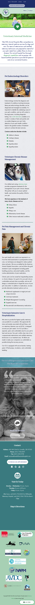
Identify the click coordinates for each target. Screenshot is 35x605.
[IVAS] (27, 578)
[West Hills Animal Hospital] (5, 12)
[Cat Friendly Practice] (25, 535)
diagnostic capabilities (11, 55)
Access (27, 602)
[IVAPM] (17, 570)
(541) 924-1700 (22, 496)
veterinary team (22, 184)
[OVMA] (13, 553)
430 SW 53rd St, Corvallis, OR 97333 (20, 449)
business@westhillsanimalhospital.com (19, 456)
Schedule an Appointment (17, 462)
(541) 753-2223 (18, 494)
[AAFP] (11, 544)
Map (24, 2)
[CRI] (17, 561)
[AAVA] (24, 544)
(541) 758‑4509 (12, 2)
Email (20, 2)
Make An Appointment (17, 5)
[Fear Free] (27, 587)
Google (17, 436)
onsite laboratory (17, 116)
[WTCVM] (26, 553)
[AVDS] (14, 578)
